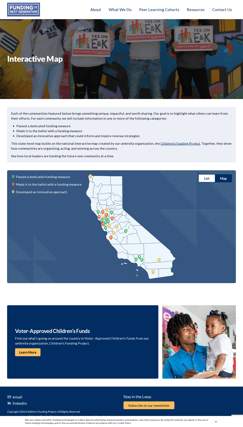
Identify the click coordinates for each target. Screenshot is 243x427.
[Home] (23, 9)
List (207, 178)
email (17, 396)
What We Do (120, 9)
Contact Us (222, 9)
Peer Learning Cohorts (159, 9)
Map (223, 178)
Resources (196, 9)
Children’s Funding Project (180, 143)
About (95, 9)
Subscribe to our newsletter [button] (149, 405)
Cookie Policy (124, 423)
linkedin (20, 403)
